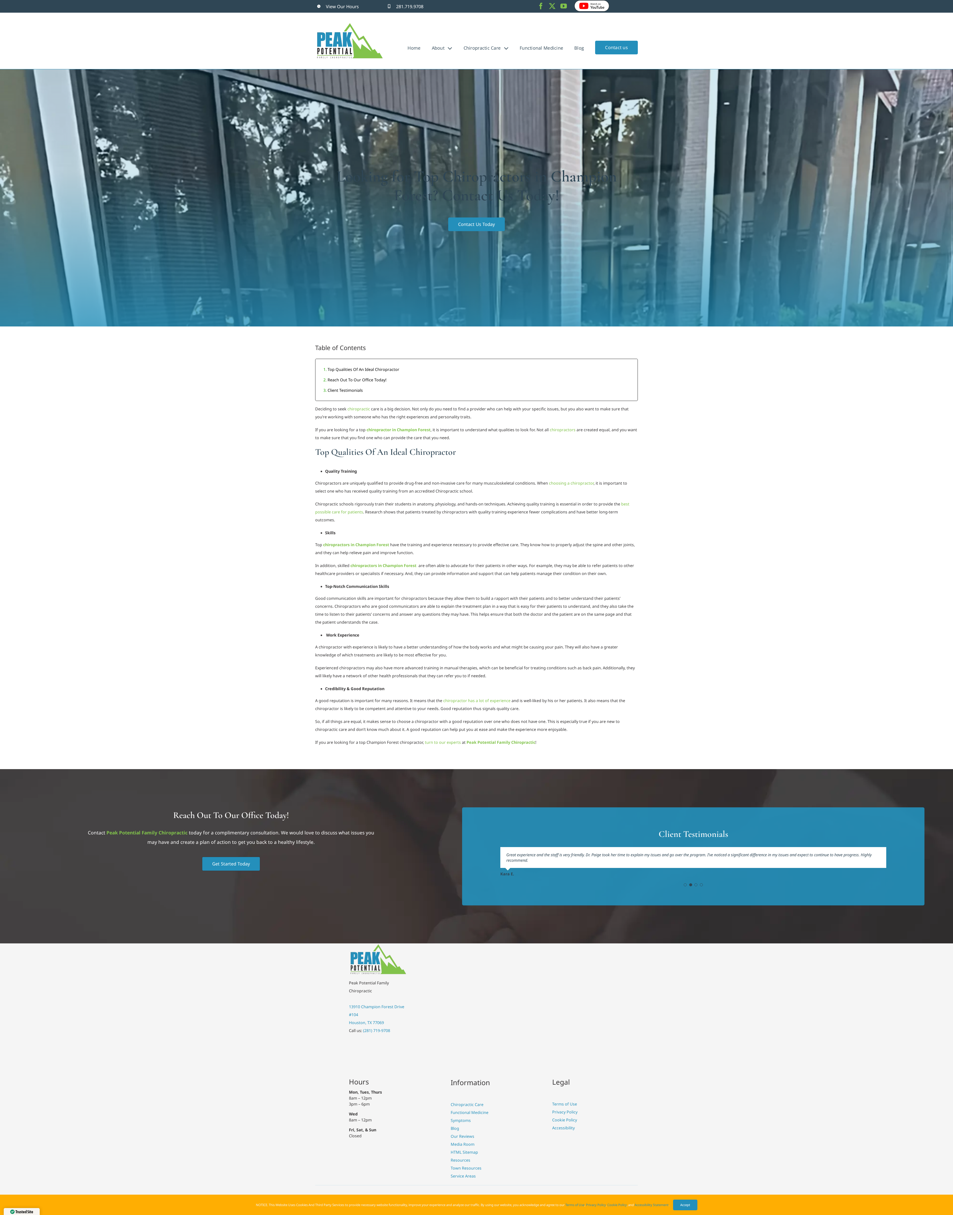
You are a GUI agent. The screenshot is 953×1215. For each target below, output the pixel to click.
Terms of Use (574, 1205)
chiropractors (563, 429)
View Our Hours (342, 6)
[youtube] (563, 6)
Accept (685, 1205)
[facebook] (541, 6)
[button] (685, 884)
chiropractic (358, 409)
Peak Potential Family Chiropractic (147, 832)
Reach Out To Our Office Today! (357, 380)
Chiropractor (363, 369)
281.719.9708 (409, 6)
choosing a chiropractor (571, 483)
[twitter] (552, 6)
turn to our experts (443, 742)
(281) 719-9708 (376, 1030)
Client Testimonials (345, 390)
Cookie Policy (617, 1205)
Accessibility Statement (652, 1205)
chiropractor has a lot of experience (477, 700)
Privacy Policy (596, 1205)
